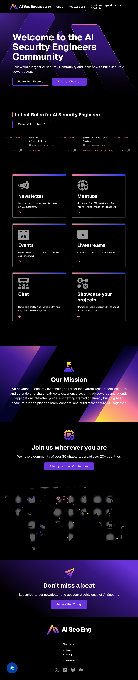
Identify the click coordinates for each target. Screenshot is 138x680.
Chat (59, 6)
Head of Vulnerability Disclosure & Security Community (28, 143)
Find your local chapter (69, 466)
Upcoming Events (30, 81)
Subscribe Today (69, 604)
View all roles (30, 124)
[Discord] (81, 670)
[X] (57, 670)
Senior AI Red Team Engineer (82, 139)
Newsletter (76, 6)
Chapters (44, 6)
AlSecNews (69, 660)
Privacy (67, 654)
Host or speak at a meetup (106, 7)
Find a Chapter (69, 81)
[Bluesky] (73, 670)
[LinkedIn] (65, 670)
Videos (67, 650)
